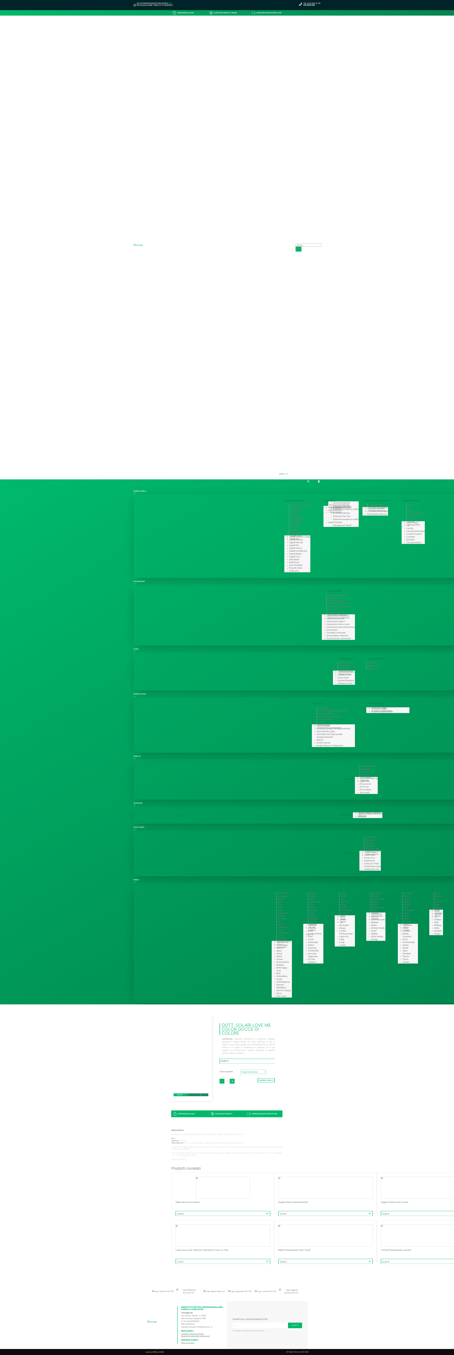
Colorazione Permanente (338, 595)
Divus (279, 993)
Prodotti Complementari (382, 711)
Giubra (311, 945)
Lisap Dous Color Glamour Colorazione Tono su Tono (202, 1250)
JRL (342, 899)
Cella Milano (282, 927)
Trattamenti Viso (371, 869)
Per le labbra (365, 790)
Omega (374, 939)
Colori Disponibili (226, 1071)
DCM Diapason (283, 933)
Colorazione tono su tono (338, 604)
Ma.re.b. (375, 896)
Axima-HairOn (283, 913)
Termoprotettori (413, 525)
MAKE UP (348, 779)
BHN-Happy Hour (282, 920)
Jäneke (343, 896)
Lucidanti (411, 519)
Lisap (342, 942)
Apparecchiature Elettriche (370, 814)
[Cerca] (298, 249)
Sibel (406, 919)
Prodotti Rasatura (346, 680)
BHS (279, 924)
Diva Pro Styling (284, 990)
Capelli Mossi (296, 522)
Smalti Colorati (323, 743)
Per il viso (365, 775)
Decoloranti (332, 609)
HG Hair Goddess (312, 960)
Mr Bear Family (378, 907)
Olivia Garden (377, 936)
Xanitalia (438, 931)
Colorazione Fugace (336, 601)
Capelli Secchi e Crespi (299, 505)
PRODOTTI (318, 703)
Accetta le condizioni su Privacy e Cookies (250, 1331)
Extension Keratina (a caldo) (346, 519)
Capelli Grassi (296, 516)
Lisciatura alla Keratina (377, 511)
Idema (343, 893)
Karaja (342, 904)
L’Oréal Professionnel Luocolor (396, 1250)
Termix (406, 956)
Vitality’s (438, 902)
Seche (406, 913)
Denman (280, 936)
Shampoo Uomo (345, 683)
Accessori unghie (379, 709)
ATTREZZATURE (375, 703)
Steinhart (407, 922)
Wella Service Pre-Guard (188, 1202)
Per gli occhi (366, 772)
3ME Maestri (282, 893)
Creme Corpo (370, 837)
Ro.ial (406, 907)
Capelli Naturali (335, 510)
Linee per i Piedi (372, 848)
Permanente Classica (377, 514)
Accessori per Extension (339, 507)
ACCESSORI (345, 815)
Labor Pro (344, 913)
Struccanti (364, 792)
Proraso (407, 899)
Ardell (279, 907)
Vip (436, 899)
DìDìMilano (282, 939)
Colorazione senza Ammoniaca (340, 606)
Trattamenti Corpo (372, 866)
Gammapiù (313, 942)
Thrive (405, 959)
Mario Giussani (378, 899)
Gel (408, 508)
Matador (375, 902)
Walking (438, 907)
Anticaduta (294, 527)
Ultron (437, 893)
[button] (387, 713)
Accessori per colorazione (339, 638)
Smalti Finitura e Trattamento (330, 745)
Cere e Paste (412, 505)
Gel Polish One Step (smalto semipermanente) (329, 717)
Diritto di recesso (187, 1343)
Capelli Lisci (295, 525)
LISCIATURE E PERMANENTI (376, 501)
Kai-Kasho (344, 902)
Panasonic (408, 893)
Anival (279, 904)
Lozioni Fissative (414, 516)
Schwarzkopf (409, 910)
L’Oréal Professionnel (345, 908)
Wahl (437, 904)
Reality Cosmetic (407, 903)
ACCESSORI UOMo (377, 658)
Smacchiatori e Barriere (337, 635)
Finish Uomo (344, 668)
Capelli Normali (296, 510)
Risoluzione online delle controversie (195, 1336)
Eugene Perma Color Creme (394, 1202)
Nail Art (321, 722)
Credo (279, 930)
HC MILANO (313, 951)
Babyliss (281, 916)
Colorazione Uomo (346, 663)
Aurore (280, 910)
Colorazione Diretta (336, 598)
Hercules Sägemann (313, 955)
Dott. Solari (282, 996)
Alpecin (280, 899)
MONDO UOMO (346, 658)
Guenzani (312, 948)
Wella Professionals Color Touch (294, 1250)
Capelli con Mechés (298, 519)
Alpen (279, 902)
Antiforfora (294, 530)
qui (170, 3)
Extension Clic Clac (342, 516)
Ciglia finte (365, 769)
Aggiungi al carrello (266, 1080)
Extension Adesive (341, 503)
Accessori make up (369, 766)
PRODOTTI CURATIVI (295, 501)
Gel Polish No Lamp (326, 714)
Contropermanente (376, 505)
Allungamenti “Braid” (342, 525)
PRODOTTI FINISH (410, 501)
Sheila (406, 916)
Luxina (343, 922)
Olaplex (374, 934)
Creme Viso (370, 843)
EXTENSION (329, 501)
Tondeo (406, 962)
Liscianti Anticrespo (415, 513)
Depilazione (370, 846)
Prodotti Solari (295, 568)
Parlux (406, 896)
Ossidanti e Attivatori (336, 612)
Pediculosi (294, 571)
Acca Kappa (282, 896)
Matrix (374, 904)
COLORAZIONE (335, 591)
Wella (436, 928)
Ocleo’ (374, 910)
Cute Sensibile (296, 533)
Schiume (410, 539)
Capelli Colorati (296, 508)
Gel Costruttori (324, 708)
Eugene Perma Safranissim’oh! (293, 1202)
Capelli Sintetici (335, 522)
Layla (342, 939)
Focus (311, 939)
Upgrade (438, 896)
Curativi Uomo (344, 665)
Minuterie (362, 816)
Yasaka (438, 916)
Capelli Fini (294, 513)
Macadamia (377, 893)
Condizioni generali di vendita (192, 1334)
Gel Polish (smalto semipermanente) (333, 711)
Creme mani (370, 840)
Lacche (410, 510)
